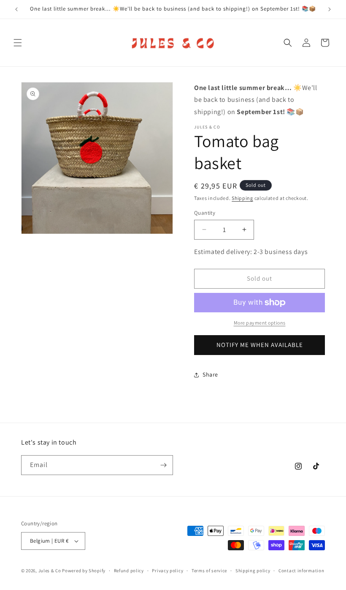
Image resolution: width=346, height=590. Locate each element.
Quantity (204, 212)
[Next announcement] (329, 9)
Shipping (242, 198)
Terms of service (209, 571)
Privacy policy (167, 571)
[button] (17, 42)
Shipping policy (252, 571)
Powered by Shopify (83, 571)
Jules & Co (49, 571)
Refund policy (129, 571)
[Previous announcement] (16, 9)
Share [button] (210, 374)
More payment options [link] (260, 323)
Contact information (301, 571)
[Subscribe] (163, 465)
